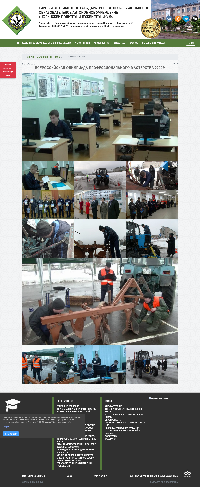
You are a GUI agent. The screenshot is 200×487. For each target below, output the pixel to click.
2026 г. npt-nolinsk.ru (33, 475)
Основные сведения (68, 406)
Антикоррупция (113, 406)
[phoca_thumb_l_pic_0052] (100, 175)
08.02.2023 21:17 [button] (28, 63)
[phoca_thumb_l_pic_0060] (152, 175)
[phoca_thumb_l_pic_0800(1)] (152, 204)
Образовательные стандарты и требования (74, 464)
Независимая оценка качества (122, 427)
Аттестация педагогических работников (124, 416)
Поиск (191, 42)
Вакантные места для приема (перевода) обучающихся (76, 445)
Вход (69, 475)
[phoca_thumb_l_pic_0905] (48, 364)
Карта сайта (100, 475)
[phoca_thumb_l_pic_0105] (48, 204)
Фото (57, 56)
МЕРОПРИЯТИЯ (82, 42)
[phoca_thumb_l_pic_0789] (100, 204)
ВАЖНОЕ (134, 42)
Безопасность (113, 419)
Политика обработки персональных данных (153, 475)
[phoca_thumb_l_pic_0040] (48, 175)
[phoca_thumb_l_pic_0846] (100, 238)
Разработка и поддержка (164, 482)
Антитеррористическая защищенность (123, 410)
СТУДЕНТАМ (119, 42)
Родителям (111, 436)
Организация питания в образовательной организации (75, 459)
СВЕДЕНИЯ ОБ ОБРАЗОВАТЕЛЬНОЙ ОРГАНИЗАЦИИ (46, 42)
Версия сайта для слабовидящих (8, 69)
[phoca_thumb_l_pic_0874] (152, 238)
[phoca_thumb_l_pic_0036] (100, 117)
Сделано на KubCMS (33, 482)
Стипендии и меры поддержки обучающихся (76, 451)
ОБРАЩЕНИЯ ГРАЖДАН (153, 42)
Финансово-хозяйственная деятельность (77, 440)
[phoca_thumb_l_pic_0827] (48, 238)
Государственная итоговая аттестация (125, 424)
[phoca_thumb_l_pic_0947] (152, 364)
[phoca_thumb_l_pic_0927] (100, 364)
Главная (29, 56)
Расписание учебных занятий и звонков (122, 432)
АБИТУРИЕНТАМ (102, 42)
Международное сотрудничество (75, 455)
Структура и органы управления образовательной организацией (76, 410)
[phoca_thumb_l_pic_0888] (100, 301)
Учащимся (110, 438)
